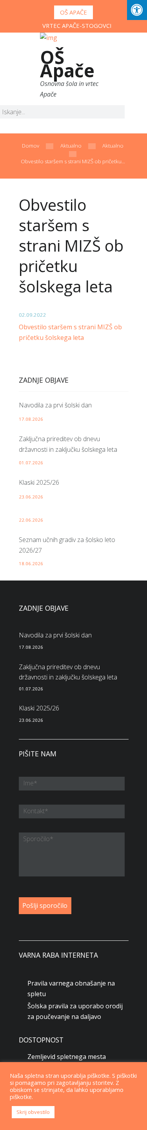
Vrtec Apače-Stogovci (77, 25)
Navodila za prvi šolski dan (55, 405)
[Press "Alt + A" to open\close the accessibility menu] (137, 10)
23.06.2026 (31, 497)
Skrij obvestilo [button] (33, 1111)
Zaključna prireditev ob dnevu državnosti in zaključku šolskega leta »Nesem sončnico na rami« (68, 449)
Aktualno (71, 145)
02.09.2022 (32, 314)
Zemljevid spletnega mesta (66, 1056)
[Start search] (112, 113)
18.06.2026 (31, 563)
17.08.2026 (31, 419)
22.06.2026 (31, 520)
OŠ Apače (73, 12)
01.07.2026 (31, 463)
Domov (30, 145)
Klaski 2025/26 (39, 482)
